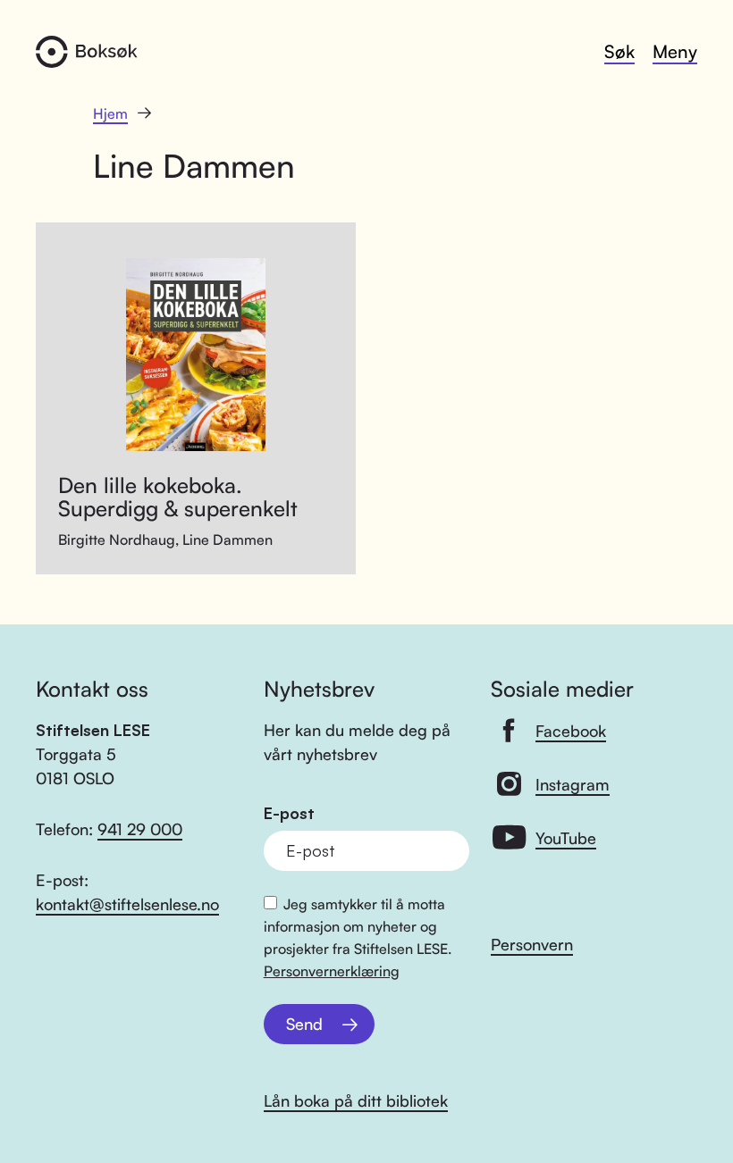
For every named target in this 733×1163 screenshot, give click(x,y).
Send (304, 1023)
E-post (289, 813)
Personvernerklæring (332, 971)
